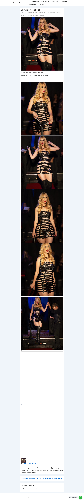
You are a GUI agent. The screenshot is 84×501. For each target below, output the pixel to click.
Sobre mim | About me (34, 1)
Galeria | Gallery (55, 1)
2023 (54, 12)
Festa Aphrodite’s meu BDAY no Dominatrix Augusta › (50, 478)
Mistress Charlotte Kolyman (30, 463)
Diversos (27, 14)
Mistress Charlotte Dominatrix (17, 3)
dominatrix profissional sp (56, 14)
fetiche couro (24, 15)
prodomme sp (35, 15)
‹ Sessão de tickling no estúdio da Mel (30, 478)
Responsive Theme (53, 497)
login (32, 488)
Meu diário (64, 1)
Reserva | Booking (45, 1)
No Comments (41, 14)
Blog (57, 12)
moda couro (29, 15)
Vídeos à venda (32, 4)
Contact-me (41, 4)
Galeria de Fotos (32, 14)
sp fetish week (41, 15)
